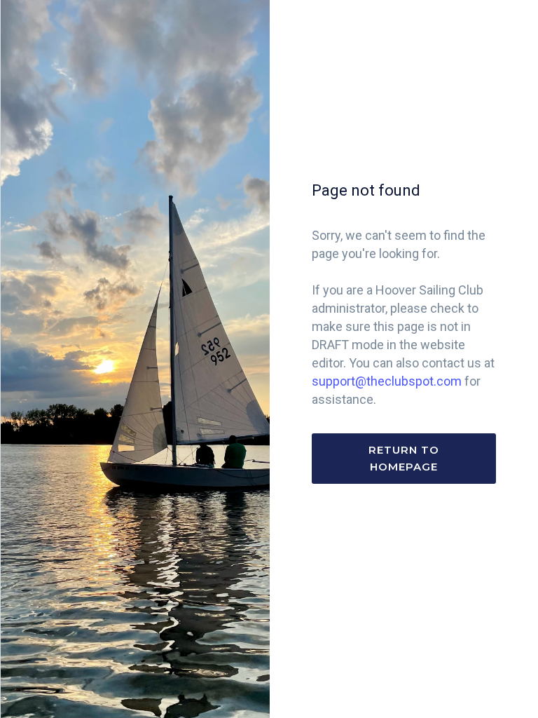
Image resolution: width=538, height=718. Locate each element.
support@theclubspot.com (387, 381)
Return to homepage (403, 458)
